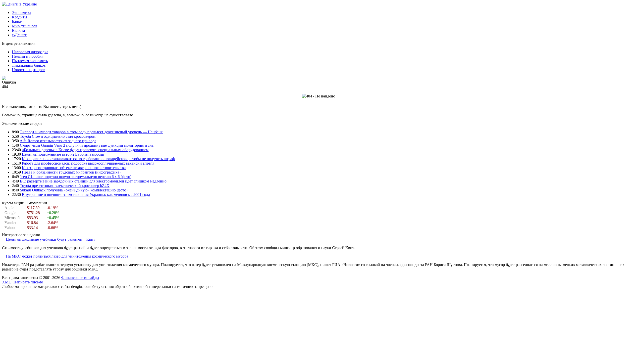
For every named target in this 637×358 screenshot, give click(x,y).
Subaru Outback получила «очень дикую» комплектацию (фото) (73, 190)
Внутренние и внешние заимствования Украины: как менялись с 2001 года (86, 194)
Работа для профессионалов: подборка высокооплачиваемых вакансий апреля (88, 163)
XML (6, 282)
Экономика (21, 12)
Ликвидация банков (29, 65)
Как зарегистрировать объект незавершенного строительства (74, 168)
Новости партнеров (28, 70)
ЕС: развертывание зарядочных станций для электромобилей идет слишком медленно (93, 181)
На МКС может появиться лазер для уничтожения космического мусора (67, 256)
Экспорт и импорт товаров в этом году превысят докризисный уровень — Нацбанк (91, 132)
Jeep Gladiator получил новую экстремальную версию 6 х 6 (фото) (75, 177)
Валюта (18, 30)
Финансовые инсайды (80, 277)
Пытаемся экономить (30, 61)
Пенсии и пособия (27, 56)
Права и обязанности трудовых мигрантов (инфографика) (71, 172)
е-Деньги (19, 35)
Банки (17, 21)
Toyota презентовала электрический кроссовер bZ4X (64, 185)
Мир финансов (24, 26)
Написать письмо (28, 282)
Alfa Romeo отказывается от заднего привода (58, 141)
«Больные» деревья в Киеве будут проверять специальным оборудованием (85, 150)
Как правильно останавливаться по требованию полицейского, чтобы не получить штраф (98, 159)
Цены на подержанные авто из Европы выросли (63, 154)
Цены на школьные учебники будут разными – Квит (50, 239)
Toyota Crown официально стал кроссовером (58, 136)
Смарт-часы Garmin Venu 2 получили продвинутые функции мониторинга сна (87, 145)
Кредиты (19, 17)
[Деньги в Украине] (19, 4)
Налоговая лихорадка (30, 52)
